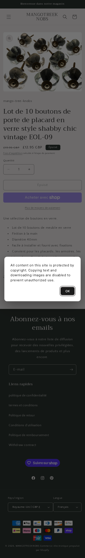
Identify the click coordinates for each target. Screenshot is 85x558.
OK (67, 291)
